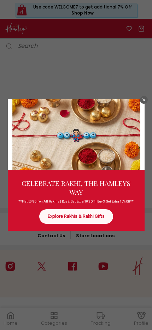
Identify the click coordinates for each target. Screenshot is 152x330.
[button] (144, 100)
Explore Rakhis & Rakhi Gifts (76, 216)
